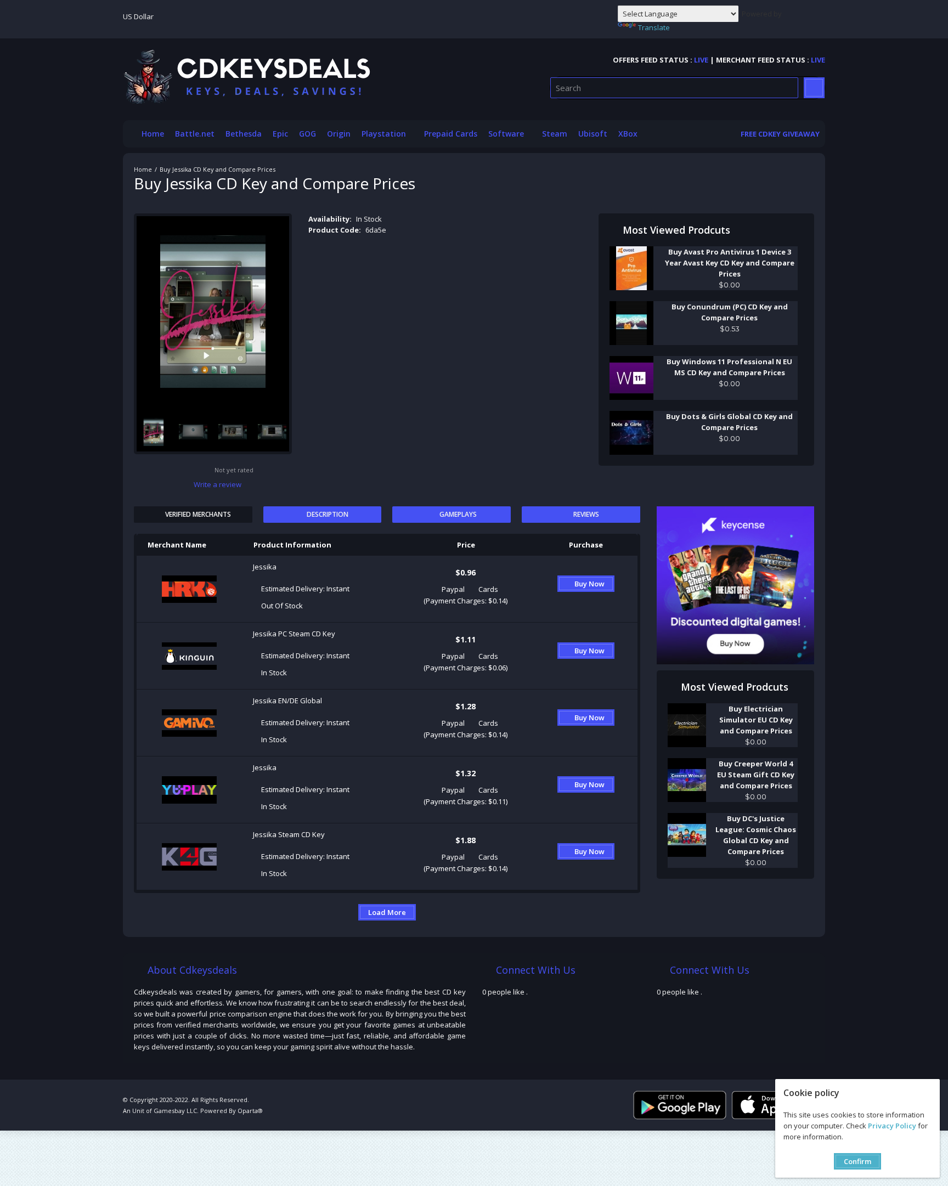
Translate (654, 27)
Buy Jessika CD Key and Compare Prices (217, 169)
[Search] (814, 87)
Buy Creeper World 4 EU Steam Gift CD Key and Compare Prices (755, 774)
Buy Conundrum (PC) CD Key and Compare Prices (730, 312)
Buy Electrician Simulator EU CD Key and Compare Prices (756, 720)
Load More (387, 912)
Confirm (857, 1161)
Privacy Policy (892, 1126)
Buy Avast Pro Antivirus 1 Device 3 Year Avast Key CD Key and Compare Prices (729, 263)
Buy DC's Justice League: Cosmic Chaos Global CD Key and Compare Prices (755, 835)
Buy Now (589, 584)
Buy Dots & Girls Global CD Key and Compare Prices (729, 421)
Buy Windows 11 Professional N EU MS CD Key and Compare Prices (729, 367)
